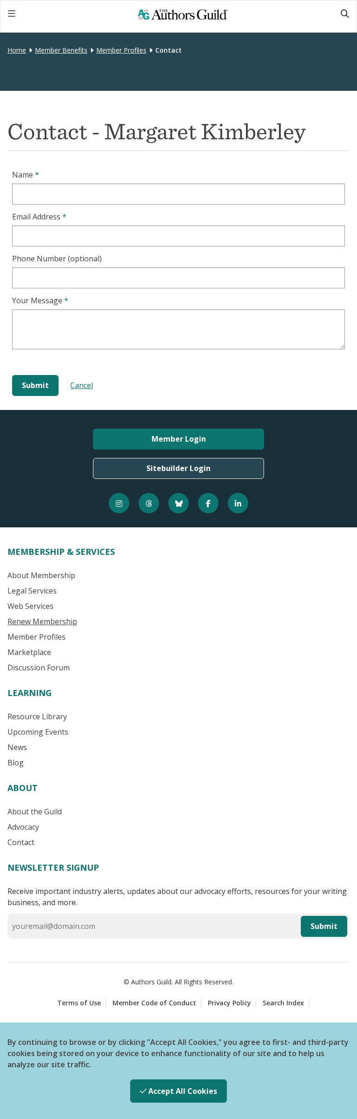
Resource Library (37, 716)
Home (16, 50)
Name (25, 175)
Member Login (179, 439)
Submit (324, 926)
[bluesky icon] (178, 503)
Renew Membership (42, 621)
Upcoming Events (37, 732)
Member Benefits (61, 50)
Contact (20, 842)
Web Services (30, 606)
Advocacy (23, 827)
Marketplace (29, 652)
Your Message (40, 300)
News (17, 747)
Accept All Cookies (181, 1091)
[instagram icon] (119, 503)
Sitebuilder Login (178, 468)
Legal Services (32, 591)
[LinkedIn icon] (238, 503)
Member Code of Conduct (154, 1002)
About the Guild (34, 811)
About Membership (41, 575)
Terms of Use (79, 1002)
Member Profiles (121, 50)
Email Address (39, 217)
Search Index (283, 1002)
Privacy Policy (229, 1002)
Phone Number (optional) (57, 258)
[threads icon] (149, 503)
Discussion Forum (38, 667)
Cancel (81, 385)
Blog (15, 762)
